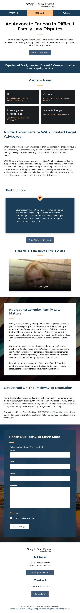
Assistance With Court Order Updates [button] (18, 119)
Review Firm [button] (40, 594)
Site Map (22, 609)
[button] (13, 12)
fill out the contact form (64, 412)
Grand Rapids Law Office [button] (40, 572)
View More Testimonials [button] (40, 240)
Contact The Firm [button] (40, 52)
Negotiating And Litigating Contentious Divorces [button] (17, 99)
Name (12, 450)
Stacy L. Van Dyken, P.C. (35, 606)
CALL (67, 13)
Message (13, 485)
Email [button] (41, 13)
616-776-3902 (43, 412)
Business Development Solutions (50, 609)
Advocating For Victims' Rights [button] (55, 114)
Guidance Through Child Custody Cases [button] (56, 99)
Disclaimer (14, 513)
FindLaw (67, 609)
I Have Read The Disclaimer (25, 518)
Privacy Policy (32, 609)
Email (13, 461)
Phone (12, 473)
